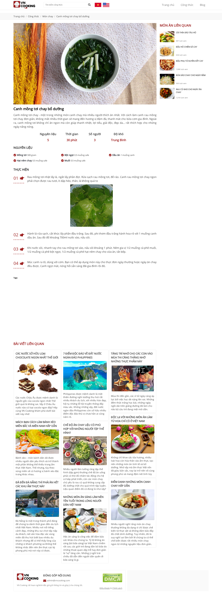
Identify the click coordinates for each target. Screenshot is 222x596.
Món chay (47, 16)
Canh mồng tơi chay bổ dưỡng (72, 16)
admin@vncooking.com (58, 580)
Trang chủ (168, 5)
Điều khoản (105, 588)
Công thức (187, 5)
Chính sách (117, 588)
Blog (202, 5)
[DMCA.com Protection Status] (112, 581)
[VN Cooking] (26, 5)
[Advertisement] (85, 312)
